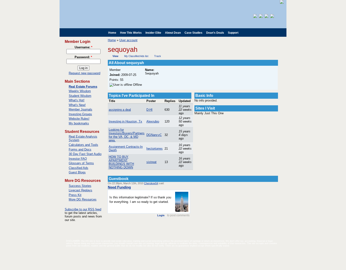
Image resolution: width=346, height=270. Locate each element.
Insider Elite (153, 32)
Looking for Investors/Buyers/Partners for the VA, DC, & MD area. (127, 135)
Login (161, 215)
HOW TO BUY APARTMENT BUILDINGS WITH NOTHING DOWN (121, 162)
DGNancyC (154, 135)
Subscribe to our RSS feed (83, 209)
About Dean (173, 32)
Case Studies (193, 32)
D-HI (149, 109)
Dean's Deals (215, 32)
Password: (83, 57)
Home (112, 32)
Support (233, 32)
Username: (83, 47)
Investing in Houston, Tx (125, 121)
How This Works (131, 32)
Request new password (84, 73)
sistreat (151, 162)
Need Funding (119, 187)
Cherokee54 (151, 183)
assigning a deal (120, 109)
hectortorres (154, 148)
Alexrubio (152, 121)
